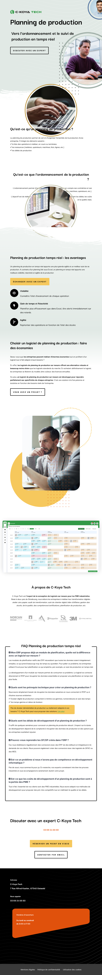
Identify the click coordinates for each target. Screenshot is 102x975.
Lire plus (61, 711)
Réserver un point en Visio (51, 843)
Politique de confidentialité (48, 969)
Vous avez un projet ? (27, 391)
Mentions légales (28, 969)
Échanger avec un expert (30, 281)
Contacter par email (51, 854)
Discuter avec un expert (29, 50)
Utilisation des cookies (72, 969)
